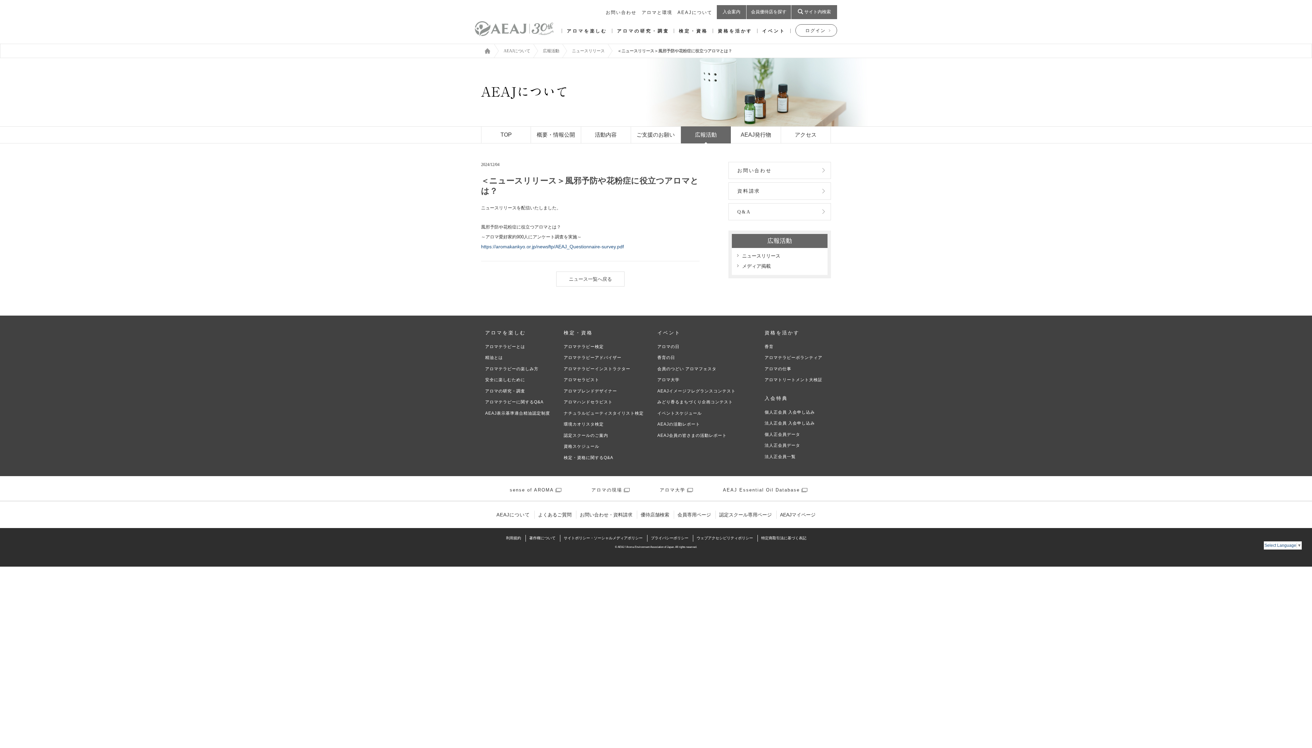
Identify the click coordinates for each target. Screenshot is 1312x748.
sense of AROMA (532, 490)
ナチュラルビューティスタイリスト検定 (604, 413)
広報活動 (551, 51)
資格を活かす (735, 31)
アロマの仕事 (778, 368)
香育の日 (666, 357)
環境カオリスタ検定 (584, 424)
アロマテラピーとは (505, 346)
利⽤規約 (513, 538)
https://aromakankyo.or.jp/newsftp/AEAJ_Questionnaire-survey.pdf (552, 246)
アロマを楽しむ (587, 31)
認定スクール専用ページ (745, 514)
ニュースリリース (588, 51)
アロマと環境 (657, 12)
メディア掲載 (756, 266)
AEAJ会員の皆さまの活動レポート (692, 435)
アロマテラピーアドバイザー (592, 357)
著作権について (542, 538)
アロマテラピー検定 (584, 346)
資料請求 (748, 191)
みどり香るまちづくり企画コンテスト (695, 402)
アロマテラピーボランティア (793, 357)
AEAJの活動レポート (678, 424)
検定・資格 (693, 31)
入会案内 (731, 11)
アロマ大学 (668, 379)
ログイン (815, 30)
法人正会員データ (782, 445)
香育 (769, 346)
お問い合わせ (621, 12)
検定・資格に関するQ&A (588, 457)
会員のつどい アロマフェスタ (686, 368)
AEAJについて (695, 12)
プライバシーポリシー (669, 538)
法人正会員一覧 (780, 456)
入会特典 (776, 398)
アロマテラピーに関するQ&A (514, 402)
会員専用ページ (694, 514)
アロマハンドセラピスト (588, 402)
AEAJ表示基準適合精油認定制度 (517, 413)
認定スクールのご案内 (586, 435)
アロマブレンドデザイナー (590, 391)
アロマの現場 (606, 490)
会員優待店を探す (769, 11)
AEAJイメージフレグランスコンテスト (696, 391)
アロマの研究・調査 (643, 31)
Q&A (744, 211)
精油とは (494, 357)
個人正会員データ (782, 434)
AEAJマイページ (798, 514)
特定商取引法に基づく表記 (783, 538)
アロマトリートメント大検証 (793, 379)
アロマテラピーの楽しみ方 (511, 368)
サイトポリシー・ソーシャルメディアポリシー (603, 538)
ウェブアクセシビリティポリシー (725, 538)
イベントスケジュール (679, 413)
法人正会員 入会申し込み (790, 423)
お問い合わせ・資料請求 (606, 514)
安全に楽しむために (505, 379)
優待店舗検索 (655, 514)
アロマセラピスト (581, 379)
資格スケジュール (581, 446)
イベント (773, 31)
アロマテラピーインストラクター (597, 368)
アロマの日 (668, 346)
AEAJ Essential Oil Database (761, 490)
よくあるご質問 (555, 514)
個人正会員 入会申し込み (790, 412)
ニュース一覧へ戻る (590, 279)
